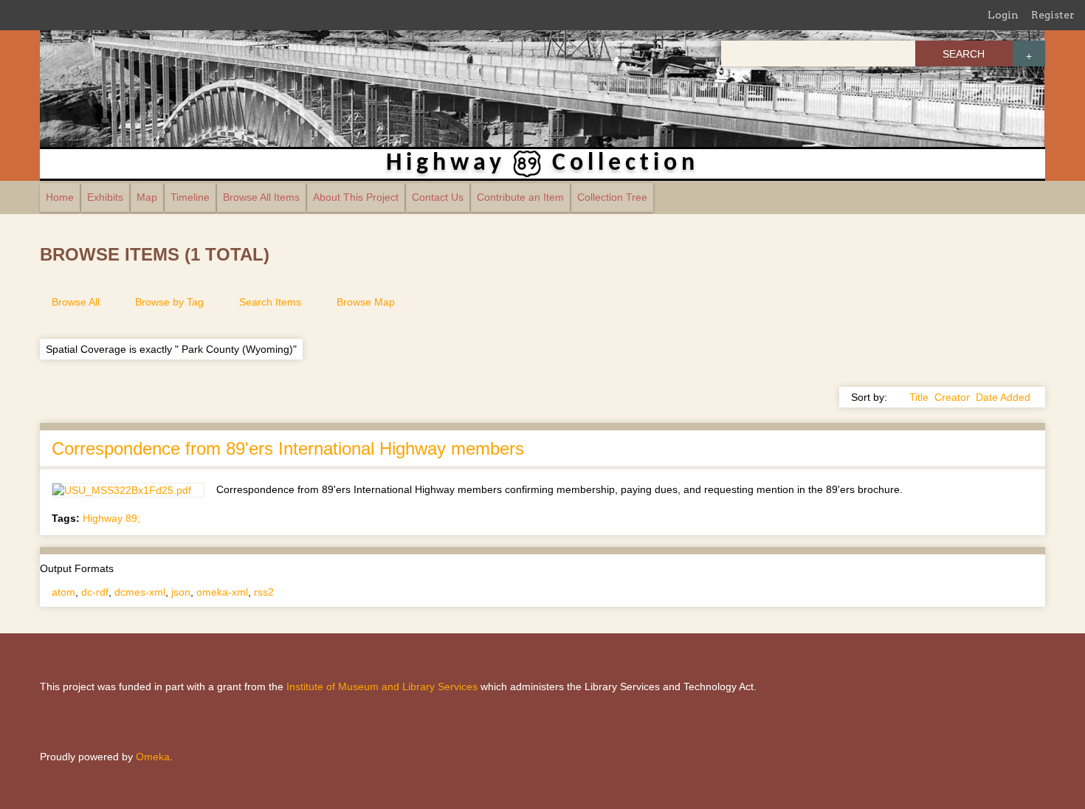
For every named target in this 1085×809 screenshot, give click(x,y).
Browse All (76, 302)
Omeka (153, 756)
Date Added (1003, 397)
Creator (952, 397)
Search (964, 54)
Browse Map (366, 302)
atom (63, 592)
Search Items (270, 302)
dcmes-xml (139, 592)
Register (1053, 15)
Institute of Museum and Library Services (382, 686)
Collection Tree (612, 197)
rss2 (264, 592)
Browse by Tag (169, 302)
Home (60, 197)
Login (1003, 15)
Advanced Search (1029, 53)
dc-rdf (94, 592)
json (180, 592)
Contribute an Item (520, 197)
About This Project (356, 197)
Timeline (190, 197)
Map (147, 197)
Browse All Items (261, 197)
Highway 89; (111, 518)
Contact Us (438, 197)
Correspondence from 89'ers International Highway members (288, 448)
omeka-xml (222, 592)
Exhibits (105, 197)
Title (919, 397)
